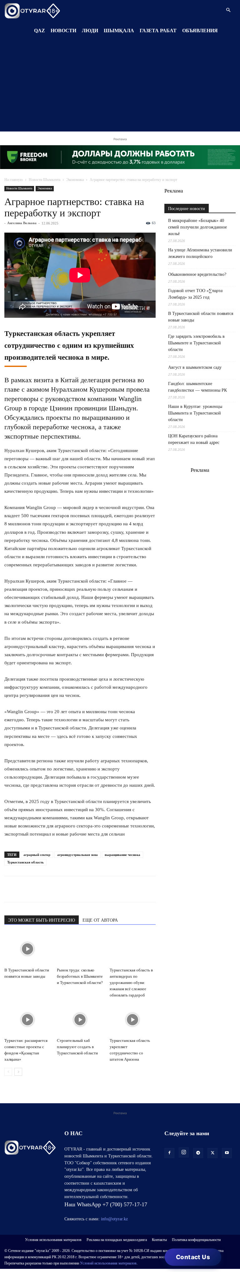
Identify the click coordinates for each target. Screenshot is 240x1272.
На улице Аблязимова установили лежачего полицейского (200, 253)
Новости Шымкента (44, 180)
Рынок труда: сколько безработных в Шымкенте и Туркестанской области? (80, 976)
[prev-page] (8, 1072)
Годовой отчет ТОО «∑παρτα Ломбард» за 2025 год (195, 294)
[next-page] (18, 1072)
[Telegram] (25, 889)
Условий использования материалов (108, 1263)
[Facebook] (54, 889)
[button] (228, 10)
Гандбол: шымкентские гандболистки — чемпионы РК (197, 387)
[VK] (39, 889)
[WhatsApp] (10, 889)
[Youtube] (227, 1153)
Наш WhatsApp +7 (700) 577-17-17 (105, 1204)
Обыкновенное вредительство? (197, 274)
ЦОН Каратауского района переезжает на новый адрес (193, 439)
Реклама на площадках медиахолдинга (117, 1240)
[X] (68, 889)
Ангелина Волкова (22, 223)
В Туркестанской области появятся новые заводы (200, 316)
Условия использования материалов (53, 1240)
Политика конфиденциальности (196, 1240)
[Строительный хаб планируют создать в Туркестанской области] (80, 1019)
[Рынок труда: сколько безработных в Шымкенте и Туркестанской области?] (80, 949)
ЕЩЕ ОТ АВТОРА (100, 920)
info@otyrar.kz (114, 1219)
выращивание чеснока (122, 855)
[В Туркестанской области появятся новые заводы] (27, 949)
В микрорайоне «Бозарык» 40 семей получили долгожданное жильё (197, 227)
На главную (13, 180)
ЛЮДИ (90, 30)
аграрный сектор (36, 855)
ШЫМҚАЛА (119, 30)
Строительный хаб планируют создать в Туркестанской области (77, 1046)
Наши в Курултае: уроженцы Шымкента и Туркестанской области (195, 413)
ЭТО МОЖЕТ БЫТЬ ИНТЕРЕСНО (41, 920)
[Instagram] (184, 1152)
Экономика (75, 180)
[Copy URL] (82, 889)
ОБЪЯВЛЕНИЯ (200, 30)
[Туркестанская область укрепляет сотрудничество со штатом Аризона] (133, 1019)
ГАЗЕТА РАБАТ (158, 30)
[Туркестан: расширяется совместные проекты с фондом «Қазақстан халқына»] (27, 1019)
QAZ (39, 30)
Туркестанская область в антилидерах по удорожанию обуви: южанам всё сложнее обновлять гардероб (131, 982)
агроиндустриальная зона (77, 855)
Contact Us (193, 1257)
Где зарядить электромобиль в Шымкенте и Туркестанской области (196, 343)
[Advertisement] (120, 87)
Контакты (159, 1240)
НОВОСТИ (63, 30)
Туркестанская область (25, 862)
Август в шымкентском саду (195, 367)
